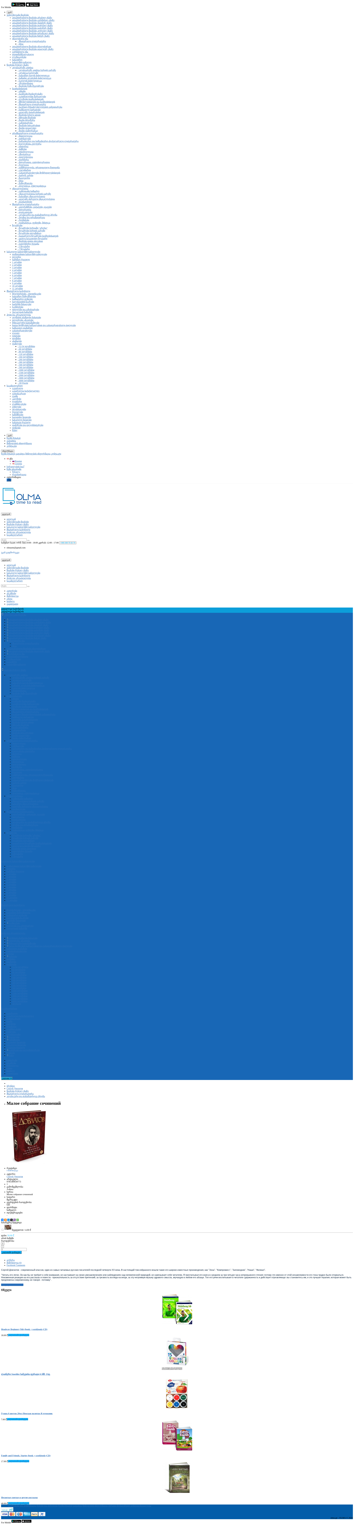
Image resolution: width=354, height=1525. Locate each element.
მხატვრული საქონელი (18, 291)
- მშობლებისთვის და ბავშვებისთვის (36, 102)
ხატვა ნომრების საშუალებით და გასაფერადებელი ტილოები (44, 325)
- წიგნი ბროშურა (26, 120)
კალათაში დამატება (11, 1252)
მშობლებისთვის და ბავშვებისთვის (30, 709)
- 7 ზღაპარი (24, 249)
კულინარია (18, 777)
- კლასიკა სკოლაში (28, 73)
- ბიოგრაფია (24, 209)
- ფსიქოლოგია (25, 152)
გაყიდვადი (12, 604)
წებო (14, 430)
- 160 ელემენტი (25, 357)
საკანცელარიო (15, 386)
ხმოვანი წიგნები (20, 725)
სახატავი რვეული (21, 422)
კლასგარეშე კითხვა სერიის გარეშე (30, 677)
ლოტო (15, 333)
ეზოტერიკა (18, 762)
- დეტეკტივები (25, 212)
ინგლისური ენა (20, 39)
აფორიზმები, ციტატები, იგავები (28, 814)
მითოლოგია (19, 743)
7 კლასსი (17, 278)
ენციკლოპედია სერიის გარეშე (28, 801)
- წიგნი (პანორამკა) (28, 131)
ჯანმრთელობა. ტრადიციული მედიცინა (32, 775)
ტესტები (16, 336)
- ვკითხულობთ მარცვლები (32, 96)
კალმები (16, 399)
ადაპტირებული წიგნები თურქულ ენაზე (32, 25)
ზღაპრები (17, 225)
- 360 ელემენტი (25, 362)
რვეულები (17, 412)
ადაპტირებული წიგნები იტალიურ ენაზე (32, 49)
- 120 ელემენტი (25, 354)
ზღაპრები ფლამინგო (23, 841)
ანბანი (15, 699)
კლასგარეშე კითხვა (22, 67)
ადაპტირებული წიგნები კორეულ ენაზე (32, 31)
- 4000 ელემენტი (26, 380)
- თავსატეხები (25, 202)
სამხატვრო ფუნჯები (22, 299)
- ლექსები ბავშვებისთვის (31, 99)
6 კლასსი (17, 275)
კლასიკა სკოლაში (21, 680)
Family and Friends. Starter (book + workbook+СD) (25, 1455)
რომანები (17, 827)
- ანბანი (22, 91)
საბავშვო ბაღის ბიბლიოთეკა (27, 683)
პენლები (16, 407)
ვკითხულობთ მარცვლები (25, 704)
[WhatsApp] (17, 1220)
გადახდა (11, 441)
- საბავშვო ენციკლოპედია (31, 196)
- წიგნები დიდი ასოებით (30, 241)
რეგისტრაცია (19, 474)
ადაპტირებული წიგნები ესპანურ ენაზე (32, 23)
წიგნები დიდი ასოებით (24, 848)
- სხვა (20, 44)
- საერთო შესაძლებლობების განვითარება (40, 107)
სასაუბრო (17, 60)
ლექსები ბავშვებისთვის (24, 706)
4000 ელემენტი (20, 1001)
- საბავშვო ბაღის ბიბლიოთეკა (34, 75)
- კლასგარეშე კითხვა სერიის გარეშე (37, 70)
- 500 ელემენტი (25, 365)
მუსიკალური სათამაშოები (25, 323)
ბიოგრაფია (18, 817)
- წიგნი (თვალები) (27, 128)
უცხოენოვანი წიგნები (18, 15)
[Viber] (14, 1220)
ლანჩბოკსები (19, 404)
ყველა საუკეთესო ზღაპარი (26, 846)
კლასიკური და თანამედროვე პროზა (31, 822)
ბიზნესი (16, 756)
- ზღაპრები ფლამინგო (29, 233)
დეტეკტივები (19, 819)
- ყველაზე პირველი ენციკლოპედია (36, 199)
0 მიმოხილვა (12, 1171)
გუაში (15, 396)
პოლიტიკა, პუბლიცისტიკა (25, 793)
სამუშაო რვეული (21, 259)
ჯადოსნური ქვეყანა (22, 851)
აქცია (9, 599)
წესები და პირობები (47, 1506)
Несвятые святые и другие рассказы (19, 1497)
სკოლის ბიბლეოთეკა (23, 688)
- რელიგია (23, 165)
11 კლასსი (17, 288)
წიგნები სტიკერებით (22, 733)
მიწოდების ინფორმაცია (19, 443)
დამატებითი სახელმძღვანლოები (29, 254)
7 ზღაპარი (17, 856)
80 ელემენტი (18, 972)
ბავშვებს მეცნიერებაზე (24, 701)
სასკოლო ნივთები (22, 420)
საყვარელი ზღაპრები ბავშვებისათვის (32, 843)
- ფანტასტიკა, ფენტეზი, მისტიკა (34, 223)
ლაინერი (17, 401)
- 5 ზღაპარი (24, 246)
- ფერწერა (23, 159)
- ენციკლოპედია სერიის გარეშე (34, 194)
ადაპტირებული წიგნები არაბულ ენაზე (32, 17)
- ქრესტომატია (25, 83)
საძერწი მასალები (21, 304)
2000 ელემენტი (20, 996)
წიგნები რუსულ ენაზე (18, 65)
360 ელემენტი (19, 983)
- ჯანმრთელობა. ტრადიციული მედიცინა (39, 167)
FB (9, 480)
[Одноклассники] (5, 1220)
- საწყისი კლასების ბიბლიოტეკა (34, 78)
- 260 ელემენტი (25, 359)
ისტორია (17, 754)
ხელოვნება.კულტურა (23, 751)
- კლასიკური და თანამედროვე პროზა (37, 215)
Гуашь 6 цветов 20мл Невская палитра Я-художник (27, 1413)
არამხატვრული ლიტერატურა (27, 133)
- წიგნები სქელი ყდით (29, 115)
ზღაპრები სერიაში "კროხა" (26, 835)
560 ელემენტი (19, 988)
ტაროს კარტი (19, 783)
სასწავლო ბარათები (23, 717)
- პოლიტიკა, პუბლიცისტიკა (32, 186)
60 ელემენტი (18, 970)
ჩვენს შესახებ (13, 438)
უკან (10, 12)
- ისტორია (23, 146)
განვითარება (19, 730)
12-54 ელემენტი (20, 967)
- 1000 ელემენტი (26, 370)
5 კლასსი (17, 273)
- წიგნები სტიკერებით (29, 125)
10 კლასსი (17, 286)
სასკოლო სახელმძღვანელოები (23, 252)
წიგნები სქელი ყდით (23, 722)
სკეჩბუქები (17, 307)
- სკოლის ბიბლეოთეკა (30, 81)
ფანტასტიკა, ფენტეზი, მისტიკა (27, 830)
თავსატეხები (18, 809)
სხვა (14, 646)
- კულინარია (24, 170)
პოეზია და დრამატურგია (25, 825)
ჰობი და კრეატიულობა (19, 315)
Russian (18, 461)
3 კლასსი (17, 267)
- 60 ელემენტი (25, 349)
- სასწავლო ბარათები (29, 110)
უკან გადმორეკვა (10, 552)
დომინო (16, 338)
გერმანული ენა (20, 52)
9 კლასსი (17, 283)
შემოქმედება (19, 791)
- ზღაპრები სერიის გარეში (31, 231)
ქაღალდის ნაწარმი (22, 312)
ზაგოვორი (17, 785)
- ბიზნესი (22, 149)
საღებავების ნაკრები (23, 302)
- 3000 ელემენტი (26, 378)
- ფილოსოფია (25, 157)
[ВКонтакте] (2, 1220)
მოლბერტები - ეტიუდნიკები (26, 294)
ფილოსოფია (19, 764)
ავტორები (12, 591)
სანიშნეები (17, 414)
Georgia (18, 463)
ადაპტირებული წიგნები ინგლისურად (31, 46)
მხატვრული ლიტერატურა (25, 204)
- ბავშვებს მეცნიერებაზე (30, 94)
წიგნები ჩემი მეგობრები (24, 693)
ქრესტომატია (19, 691)
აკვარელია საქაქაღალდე (25, 391)
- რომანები (23, 220)
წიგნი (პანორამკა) (21, 738)
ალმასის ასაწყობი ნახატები (26, 317)
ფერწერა (17, 767)
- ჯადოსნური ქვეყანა (28, 244)
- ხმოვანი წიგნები (27, 117)
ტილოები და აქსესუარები (25, 309)
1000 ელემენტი (20, 991)
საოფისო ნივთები (21, 417)
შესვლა (16, 472)
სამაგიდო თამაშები (22, 328)
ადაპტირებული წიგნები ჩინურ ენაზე (31, 36)
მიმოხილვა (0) (14, 1263)
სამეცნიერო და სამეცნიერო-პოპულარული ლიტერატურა (42, 748)
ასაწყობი (17, 341)
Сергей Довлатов (15, 1088)
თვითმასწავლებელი (23, 54)
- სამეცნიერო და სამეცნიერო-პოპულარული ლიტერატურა (48, 141)
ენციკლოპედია (20, 188)
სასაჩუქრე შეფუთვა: (11, 1222)
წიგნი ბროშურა (20, 727)
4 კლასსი (17, 270)
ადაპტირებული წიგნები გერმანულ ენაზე (33, 20)
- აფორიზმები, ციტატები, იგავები (35, 207)
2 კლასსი (17, 265)
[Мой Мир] (8, 1220)
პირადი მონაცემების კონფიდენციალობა (129, 1506)
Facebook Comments (16, 1265)
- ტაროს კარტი (25, 175)
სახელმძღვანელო (22, 62)
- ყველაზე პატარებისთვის (31, 112)
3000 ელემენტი (20, 998)
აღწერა (11, 1260)
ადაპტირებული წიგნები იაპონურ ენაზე (32, 28)
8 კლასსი (17, 280)
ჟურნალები (18, 746)
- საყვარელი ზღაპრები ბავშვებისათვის (38, 236)
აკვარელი (17, 388)
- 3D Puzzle (23, 383)
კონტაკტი (12, 446)
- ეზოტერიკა (24, 154)
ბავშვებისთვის (19, 88)
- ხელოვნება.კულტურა (29, 144)
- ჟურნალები (24, 138)
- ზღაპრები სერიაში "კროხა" (33, 228)
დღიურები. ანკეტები (22, 320)
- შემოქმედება (25, 183)
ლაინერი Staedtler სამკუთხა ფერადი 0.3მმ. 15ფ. (25, 1374)
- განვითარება (25, 123)
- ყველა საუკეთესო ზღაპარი (32, 238)
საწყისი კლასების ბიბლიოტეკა (28, 685)
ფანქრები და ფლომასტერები (27, 425)
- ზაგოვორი (24, 178)
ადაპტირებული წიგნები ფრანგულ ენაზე (33, 33)
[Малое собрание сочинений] (28, 1163)
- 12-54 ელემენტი (26, 346)
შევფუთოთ (21, 1230)
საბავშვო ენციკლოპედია (25, 804)
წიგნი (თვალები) (20, 735)
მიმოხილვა (13, 596)
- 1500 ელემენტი (26, 373)
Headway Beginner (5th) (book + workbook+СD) (24, 1329)
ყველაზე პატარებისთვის (25, 720)
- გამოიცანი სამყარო (29, 191)
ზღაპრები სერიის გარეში (25, 838)
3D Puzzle (16, 1004)
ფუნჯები (16, 428)
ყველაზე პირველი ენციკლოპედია (30, 806)
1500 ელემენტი (20, 993)
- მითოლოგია (25, 136)
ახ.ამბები (11, 593)
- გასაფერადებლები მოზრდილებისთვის (39, 173)
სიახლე (11, 601)
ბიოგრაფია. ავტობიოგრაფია (27, 770)
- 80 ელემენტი (25, 351)
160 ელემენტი (19, 977)
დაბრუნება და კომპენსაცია (22, 1506)
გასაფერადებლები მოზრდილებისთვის (32, 780)
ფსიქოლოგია (19, 759)
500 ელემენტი (19, 985)
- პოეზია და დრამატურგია (31, 217)
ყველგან (11, 519)
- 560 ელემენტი (25, 367)
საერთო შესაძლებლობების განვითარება (33, 714)
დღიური (16, 257)
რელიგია (17, 772)
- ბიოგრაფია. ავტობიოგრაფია (34, 162)
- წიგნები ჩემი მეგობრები (31, 86)
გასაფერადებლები (22, 330)
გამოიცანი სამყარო (22, 798)
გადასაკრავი (19, 393)
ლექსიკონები (19, 57)
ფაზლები (17, 344)
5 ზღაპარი (17, 854)
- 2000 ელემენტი (26, 375)
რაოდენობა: (7, 1241)
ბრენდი (11, 1086)
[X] (11, 1220)
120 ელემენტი (19, 975)
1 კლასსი (17, 262)
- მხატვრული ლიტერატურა (32, 41)
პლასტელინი (19, 409)
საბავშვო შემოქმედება (24, 296)
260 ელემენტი (19, 980)
